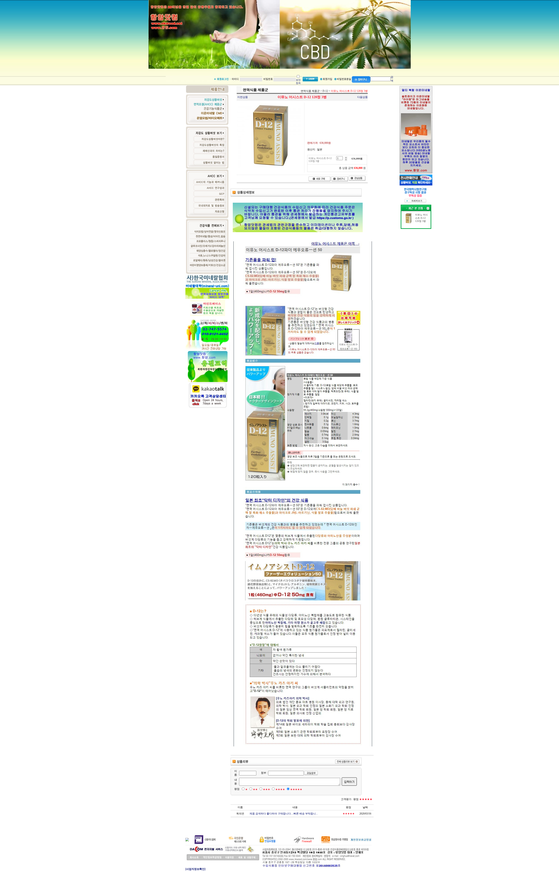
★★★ (266, 789)
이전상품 (242, 97)
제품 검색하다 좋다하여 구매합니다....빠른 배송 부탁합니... (284, 813)
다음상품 (362, 97)
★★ (255, 789)
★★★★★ (296, 789)
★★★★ (280, 789)
